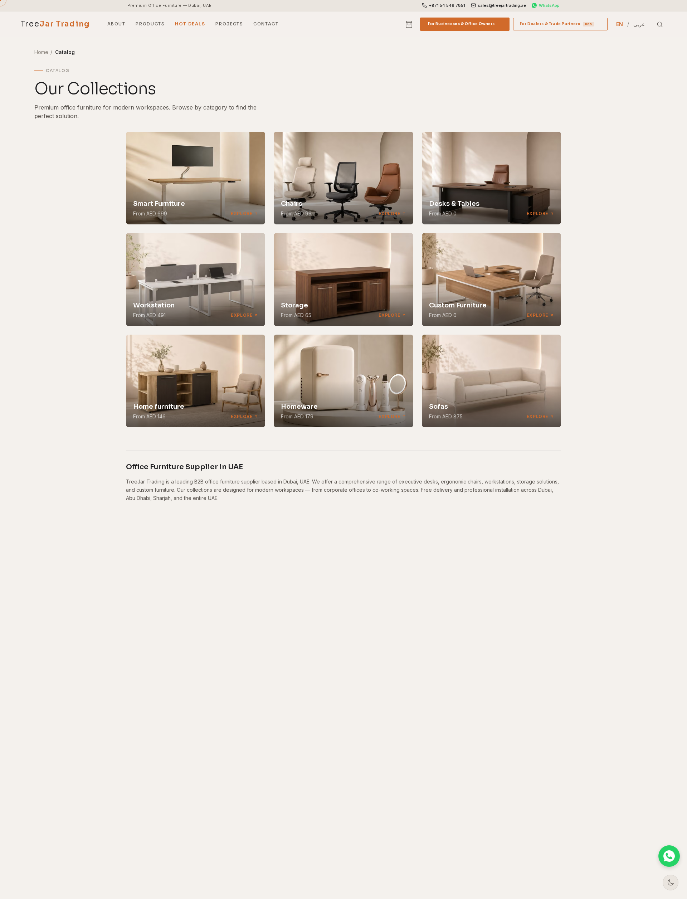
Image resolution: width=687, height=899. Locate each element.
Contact (265, 23)
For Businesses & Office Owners (465, 25)
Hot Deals (190, 23)
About (116, 23)
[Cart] (409, 24)
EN (619, 24)
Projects (229, 23)
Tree (55, 24)
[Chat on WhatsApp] (669, 856)
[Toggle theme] (670, 882)
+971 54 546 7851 (447, 5)
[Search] (659, 24)
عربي (639, 24)
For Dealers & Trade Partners (560, 25)
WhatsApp (549, 5)
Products (150, 23)
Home (41, 52)
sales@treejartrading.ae (502, 5)
